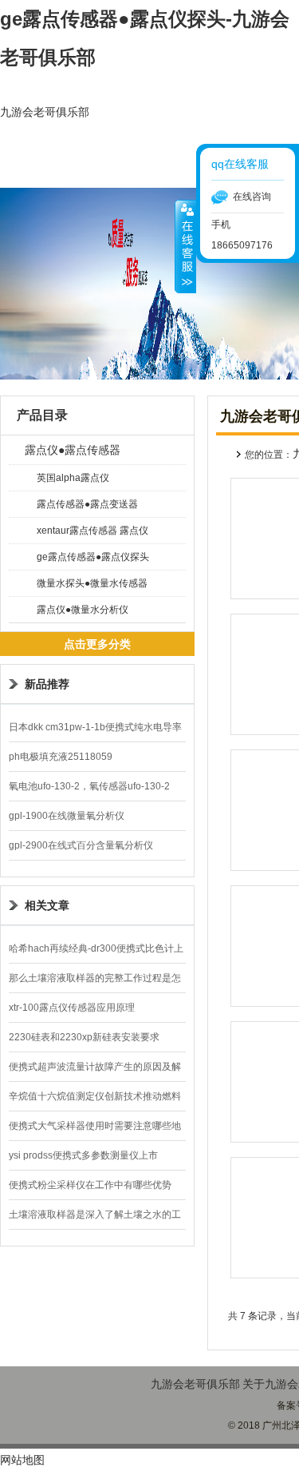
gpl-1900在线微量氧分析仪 (66, 815)
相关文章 (47, 905)
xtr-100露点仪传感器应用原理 (72, 1007)
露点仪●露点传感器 (72, 449)
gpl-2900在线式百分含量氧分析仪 (81, 845)
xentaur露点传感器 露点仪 (92, 530)
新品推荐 (47, 684)
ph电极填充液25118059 (60, 756)
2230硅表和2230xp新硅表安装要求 (84, 1037)
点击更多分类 (97, 644)
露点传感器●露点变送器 (87, 504)
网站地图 (22, 1459)
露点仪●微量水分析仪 (82, 609)
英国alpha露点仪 (73, 477)
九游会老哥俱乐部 (44, 111)
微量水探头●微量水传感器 (92, 583)
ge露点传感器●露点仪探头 (93, 557)
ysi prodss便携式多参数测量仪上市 (83, 1155)
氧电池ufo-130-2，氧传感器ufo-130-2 (89, 786)
